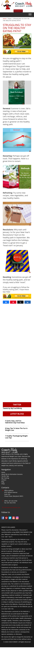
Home (5, 19)
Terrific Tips (5, 476)
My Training (5, 478)
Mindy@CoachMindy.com (12, 507)
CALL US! (18, 11)
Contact (3, 480)
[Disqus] (17, 329)
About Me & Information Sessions (12, 474)
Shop (3, 484)
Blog (2, 482)
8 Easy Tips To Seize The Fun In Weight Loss (16, 429)
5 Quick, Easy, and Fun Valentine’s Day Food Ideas (15, 422)
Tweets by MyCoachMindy (12, 408)
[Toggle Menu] (30, 14)
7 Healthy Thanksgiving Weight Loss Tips (16, 437)
